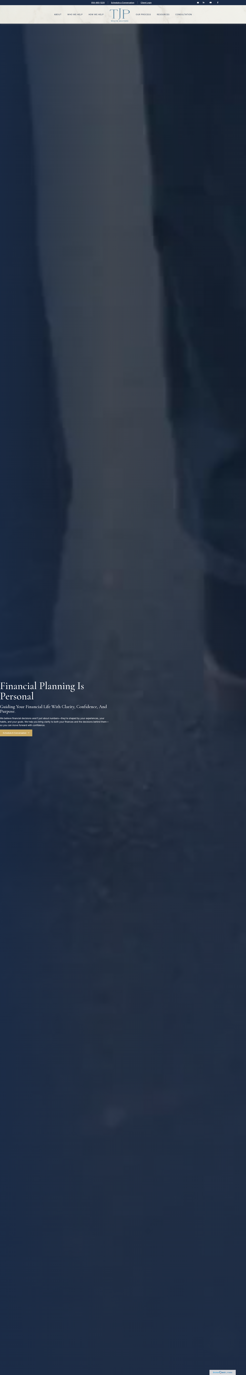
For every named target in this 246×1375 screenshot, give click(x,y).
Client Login (146, 3)
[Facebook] (218, 2)
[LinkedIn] (204, 2)
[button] (58, 14)
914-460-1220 (98, 3)
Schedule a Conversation (122, 3)
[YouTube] (211, 2)
